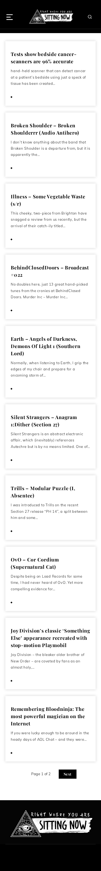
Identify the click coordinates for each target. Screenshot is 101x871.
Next (68, 774)
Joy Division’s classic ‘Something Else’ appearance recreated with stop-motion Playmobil (50, 637)
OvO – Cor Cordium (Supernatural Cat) (35, 563)
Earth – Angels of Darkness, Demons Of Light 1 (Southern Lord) (45, 346)
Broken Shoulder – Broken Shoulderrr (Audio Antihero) (45, 129)
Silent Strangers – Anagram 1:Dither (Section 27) (44, 421)
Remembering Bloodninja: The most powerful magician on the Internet (48, 716)
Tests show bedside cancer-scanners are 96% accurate (44, 58)
